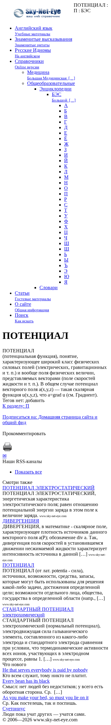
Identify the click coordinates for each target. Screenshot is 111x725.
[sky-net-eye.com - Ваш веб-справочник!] (38, 22)
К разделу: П (15, 406)
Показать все (28, 471)
